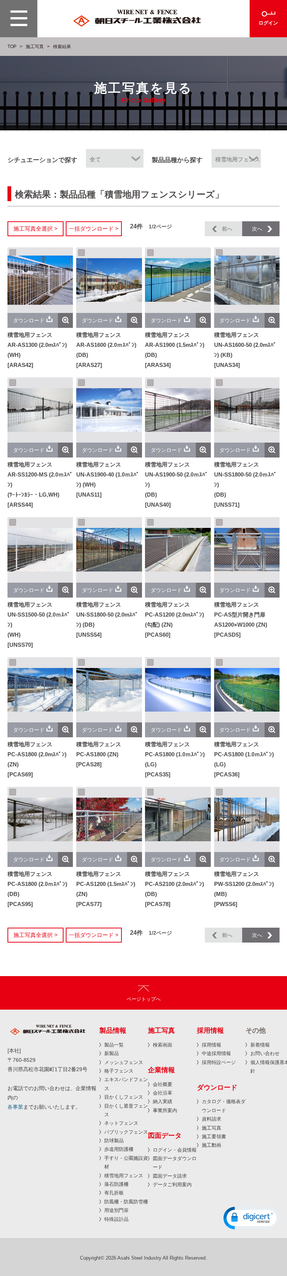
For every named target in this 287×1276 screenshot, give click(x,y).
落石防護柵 (116, 1184)
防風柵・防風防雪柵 (126, 1201)
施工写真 (35, 46)
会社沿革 (162, 1093)
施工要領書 (214, 1136)
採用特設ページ (219, 1062)
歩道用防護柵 (118, 1149)
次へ (257, 229)
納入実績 (162, 1101)
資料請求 (211, 1119)
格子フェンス (118, 1071)
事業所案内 (165, 1110)
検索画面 (162, 1045)
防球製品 (114, 1140)
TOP (11, 46)
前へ (227, 229)
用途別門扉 (116, 1210)
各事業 (15, 1107)
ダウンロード (28, 320)
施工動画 (211, 1145)
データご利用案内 (172, 1184)
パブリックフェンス (126, 1132)
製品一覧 (114, 1045)
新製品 (111, 1053)
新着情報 (260, 1045)
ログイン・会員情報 (175, 1150)
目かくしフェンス (123, 1097)
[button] (251, 1218)
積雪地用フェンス (123, 1175)
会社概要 (162, 1084)
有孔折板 (114, 1193)
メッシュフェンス (123, 1062)
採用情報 (211, 1045)
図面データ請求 (170, 1176)
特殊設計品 (116, 1219)
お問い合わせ (265, 1053)
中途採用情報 (216, 1053)
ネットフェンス (121, 1123)
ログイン (268, 23)
